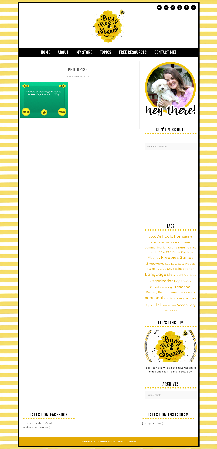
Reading (151, 292)
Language (155, 274)
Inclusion (172, 269)
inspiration (186, 268)
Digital (151, 252)
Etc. (163, 252)
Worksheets (170, 311)
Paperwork (182, 281)
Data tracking (187, 247)
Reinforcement (169, 292)
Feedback (187, 252)
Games (186, 257)
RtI (181, 292)
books (174, 242)
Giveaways (155, 263)
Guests (151, 269)
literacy (192, 275)
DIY (157, 252)
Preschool (182, 287)
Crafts (173, 247)
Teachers (190, 298)
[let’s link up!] (170, 346)
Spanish (168, 298)
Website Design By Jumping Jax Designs (118, 441)
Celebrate (185, 243)
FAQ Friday (173, 252)
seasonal (154, 298)
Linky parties (177, 275)
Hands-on (161, 269)
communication (156, 247)
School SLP (189, 293)
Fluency (154, 257)
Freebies (170, 257)
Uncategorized (169, 306)
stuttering (179, 299)
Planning (167, 287)
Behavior (165, 243)
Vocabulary (186, 305)
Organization (161, 281)
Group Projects (186, 264)
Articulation (169, 236)
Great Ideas (171, 264)
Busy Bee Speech (108, 25)
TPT (157, 304)
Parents (155, 287)
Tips (149, 305)
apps (153, 236)
